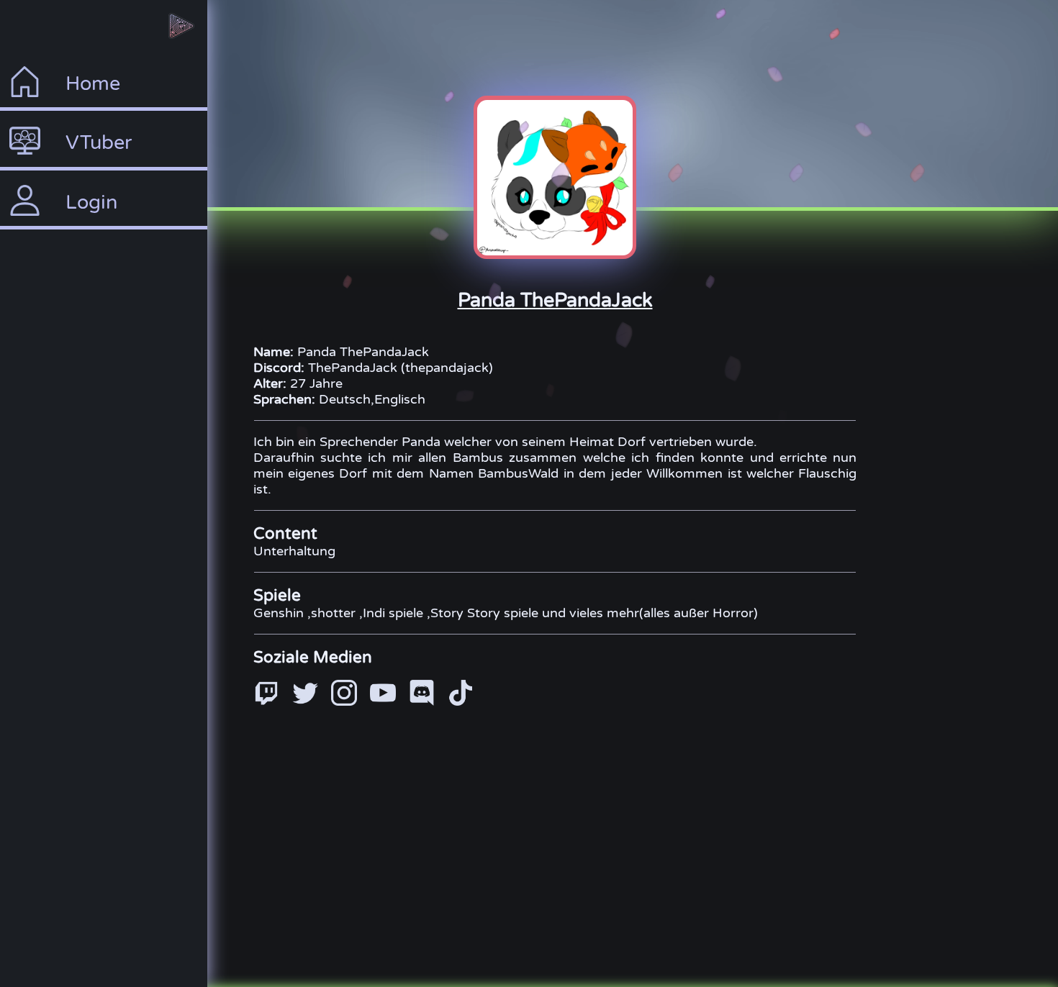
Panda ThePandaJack (555, 300)
